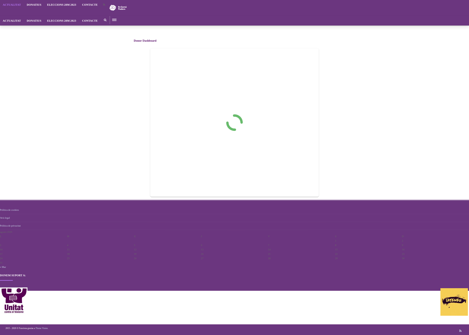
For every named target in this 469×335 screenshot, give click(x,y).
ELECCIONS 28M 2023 (61, 4)
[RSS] (104, 4)
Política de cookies (9, 210)
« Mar (3, 267)
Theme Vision (42, 328)
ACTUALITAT (12, 4)
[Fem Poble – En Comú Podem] (118, 14)
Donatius (34, 4)
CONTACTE (90, 4)
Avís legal (5, 217)
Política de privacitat (10, 225)
